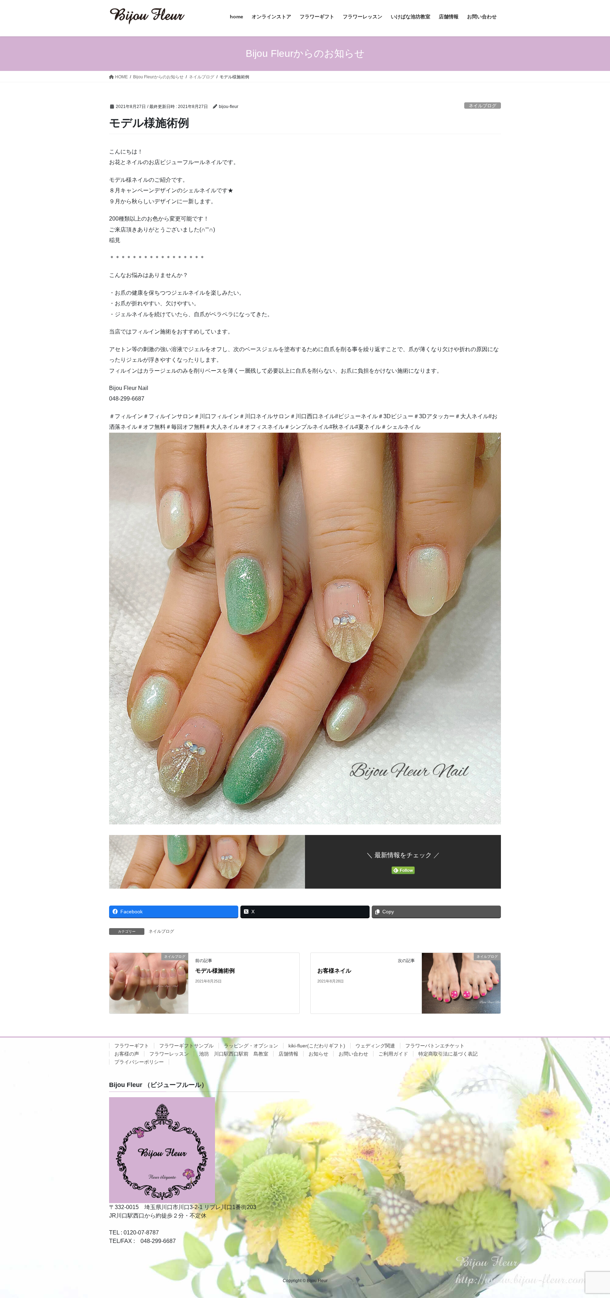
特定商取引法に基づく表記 (448, 1054)
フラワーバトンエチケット (435, 1045)
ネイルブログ (482, 105)
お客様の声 (126, 1054)
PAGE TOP (589, 1253)
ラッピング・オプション (251, 1045)
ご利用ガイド (393, 1054)
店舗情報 (288, 1054)
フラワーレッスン (169, 1054)
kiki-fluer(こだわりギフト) (316, 1045)
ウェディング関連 (375, 1045)
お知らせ (318, 1054)
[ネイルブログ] (148, 983)
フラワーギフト (131, 1045)
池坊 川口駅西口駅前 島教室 (233, 1054)
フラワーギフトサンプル (186, 1045)
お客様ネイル (334, 971)
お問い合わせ (353, 1054)
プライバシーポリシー (139, 1062)
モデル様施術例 (215, 971)
